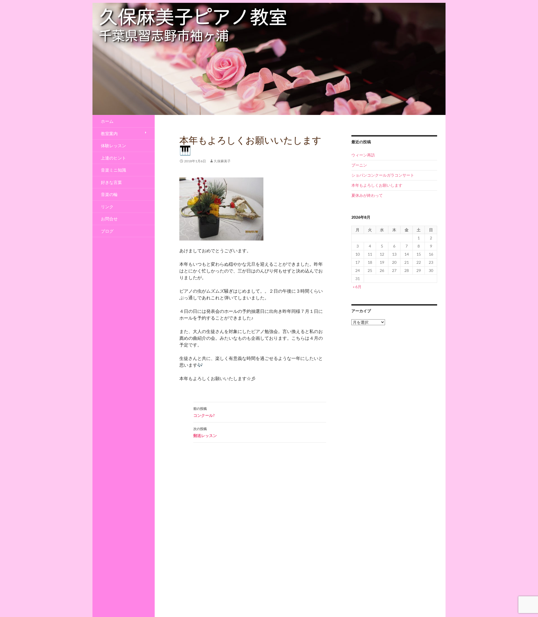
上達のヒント (113, 157)
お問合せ (109, 218)
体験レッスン (113, 145)
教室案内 (109, 133)
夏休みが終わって (367, 195)
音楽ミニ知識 (113, 169)
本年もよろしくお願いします (376, 185)
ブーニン (359, 165)
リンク (107, 206)
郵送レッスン (205, 432)
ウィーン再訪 (363, 154)
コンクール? (204, 412)
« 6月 (357, 286)
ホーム (107, 121)
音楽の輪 (109, 194)
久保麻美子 (222, 161)
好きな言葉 (111, 182)
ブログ (107, 231)
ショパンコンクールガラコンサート (382, 175)
